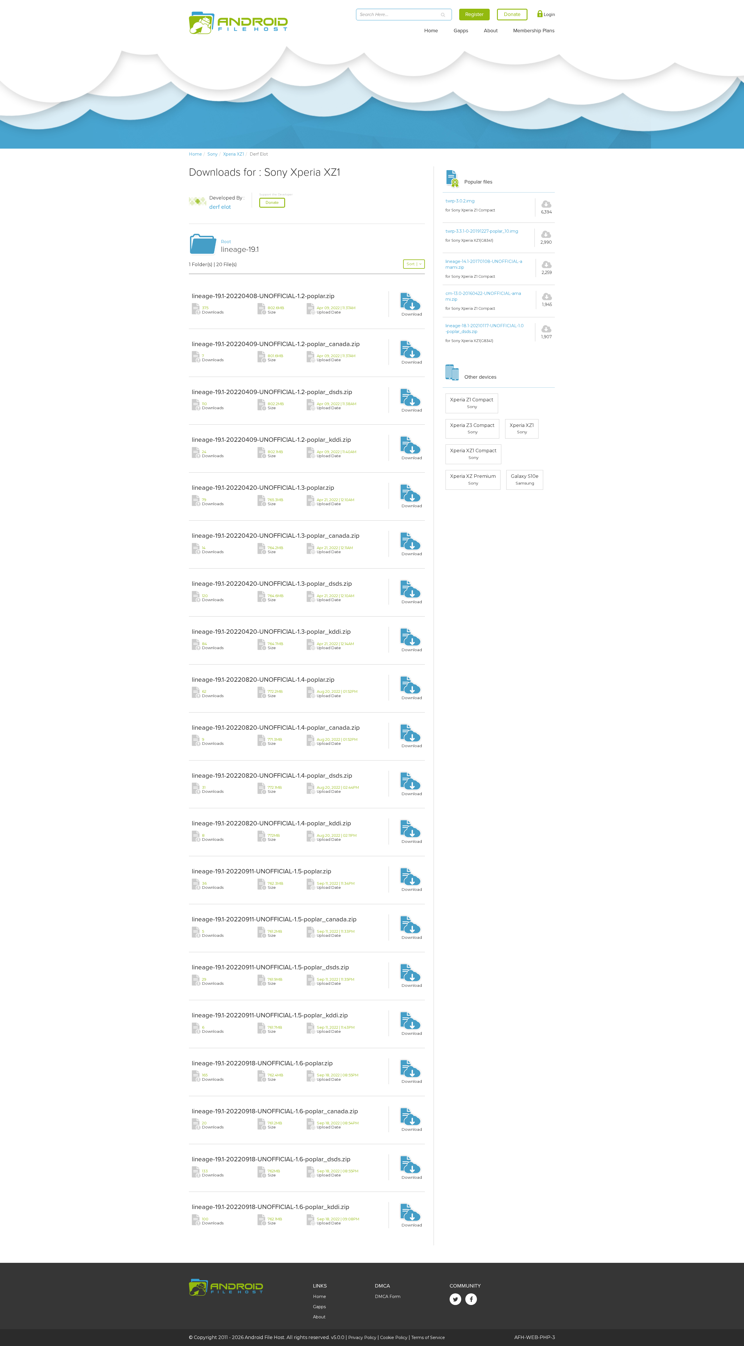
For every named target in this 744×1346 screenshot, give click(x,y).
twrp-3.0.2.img (460, 201)
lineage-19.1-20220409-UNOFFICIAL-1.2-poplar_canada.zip (276, 344)
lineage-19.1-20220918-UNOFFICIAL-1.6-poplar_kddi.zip (270, 1207)
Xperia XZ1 (233, 154)
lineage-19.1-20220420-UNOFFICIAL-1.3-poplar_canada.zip (276, 536)
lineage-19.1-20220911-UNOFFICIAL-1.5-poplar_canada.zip (274, 919)
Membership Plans (534, 31)
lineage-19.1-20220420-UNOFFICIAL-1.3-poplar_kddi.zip (271, 631)
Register (474, 14)
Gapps (461, 31)
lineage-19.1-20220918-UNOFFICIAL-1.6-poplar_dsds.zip (271, 1159)
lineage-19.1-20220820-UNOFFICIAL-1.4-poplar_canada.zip (276, 727)
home (195, 154)
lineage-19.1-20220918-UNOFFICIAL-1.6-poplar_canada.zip (275, 1111)
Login (549, 14)
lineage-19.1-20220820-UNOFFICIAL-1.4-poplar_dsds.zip (272, 775)
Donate (272, 202)
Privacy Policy (362, 1337)
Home (431, 31)
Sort (412, 264)
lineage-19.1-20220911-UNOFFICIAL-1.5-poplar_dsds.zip (270, 967)
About (491, 31)
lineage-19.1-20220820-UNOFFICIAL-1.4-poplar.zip (263, 679)
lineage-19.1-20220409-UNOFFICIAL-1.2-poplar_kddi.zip (271, 440)
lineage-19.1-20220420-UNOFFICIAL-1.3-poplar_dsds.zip (272, 583)
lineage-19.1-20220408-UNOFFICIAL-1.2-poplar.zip (263, 296)
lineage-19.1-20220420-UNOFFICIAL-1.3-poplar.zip (263, 488)
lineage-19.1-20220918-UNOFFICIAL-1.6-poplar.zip (262, 1063)
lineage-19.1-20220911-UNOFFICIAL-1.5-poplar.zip (261, 871)
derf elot (220, 207)
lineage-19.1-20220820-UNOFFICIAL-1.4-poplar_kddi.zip (271, 823)
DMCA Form (387, 1296)
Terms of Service (428, 1337)
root (226, 241)
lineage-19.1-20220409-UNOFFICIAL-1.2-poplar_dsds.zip (272, 392)
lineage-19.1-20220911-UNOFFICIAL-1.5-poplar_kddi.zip (270, 1015)
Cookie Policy (393, 1337)
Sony (213, 154)
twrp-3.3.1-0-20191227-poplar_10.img (482, 231)
